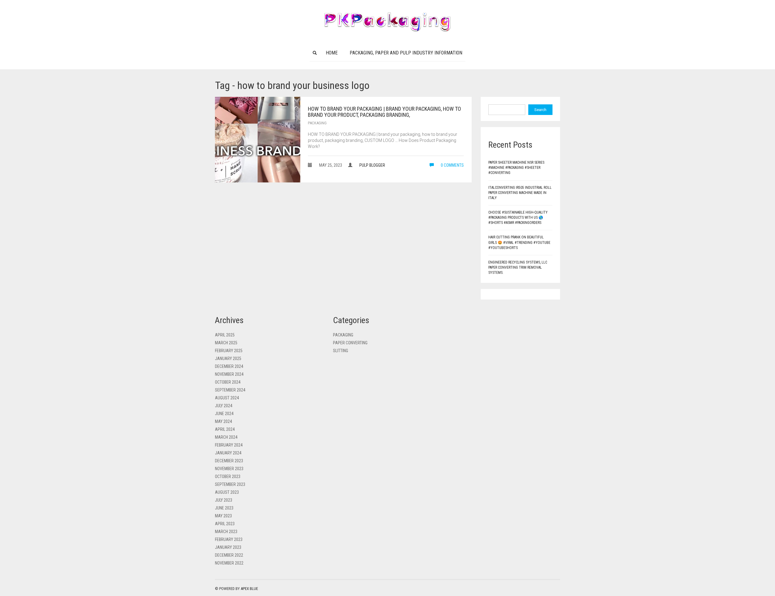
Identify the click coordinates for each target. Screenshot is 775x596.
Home (332, 53)
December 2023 (229, 460)
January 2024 (228, 452)
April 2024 (225, 429)
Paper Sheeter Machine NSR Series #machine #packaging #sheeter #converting (516, 167)
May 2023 (223, 515)
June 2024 (224, 413)
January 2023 (228, 547)
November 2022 (229, 563)
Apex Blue (249, 588)
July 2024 (223, 405)
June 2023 (224, 508)
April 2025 (225, 334)
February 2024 (228, 445)
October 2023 (227, 476)
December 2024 (229, 366)
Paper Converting (350, 342)
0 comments (452, 165)
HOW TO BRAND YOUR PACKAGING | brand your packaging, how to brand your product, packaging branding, (384, 112)
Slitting (340, 350)
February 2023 (228, 539)
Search (540, 109)
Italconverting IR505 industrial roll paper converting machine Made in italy (520, 192)
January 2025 (228, 358)
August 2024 (227, 397)
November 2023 (229, 468)
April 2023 (225, 523)
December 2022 (229, 555)
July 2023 (223, 500)
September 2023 (230, 484)
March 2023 (226, 531)
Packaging (317, 123)
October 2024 (227, 382)
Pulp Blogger (372, 165)
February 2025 (228, 350)
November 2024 (229, 374)
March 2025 (226, 342)
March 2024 (226, 437)
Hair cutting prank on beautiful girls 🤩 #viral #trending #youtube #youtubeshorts (519, 242)
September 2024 (230, 390)
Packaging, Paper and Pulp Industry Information (406, 53)
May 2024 (223, 421)
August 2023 (227, 492)
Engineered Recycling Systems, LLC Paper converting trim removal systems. (517, 267)
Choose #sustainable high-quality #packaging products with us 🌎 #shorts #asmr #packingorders (518, 217)
